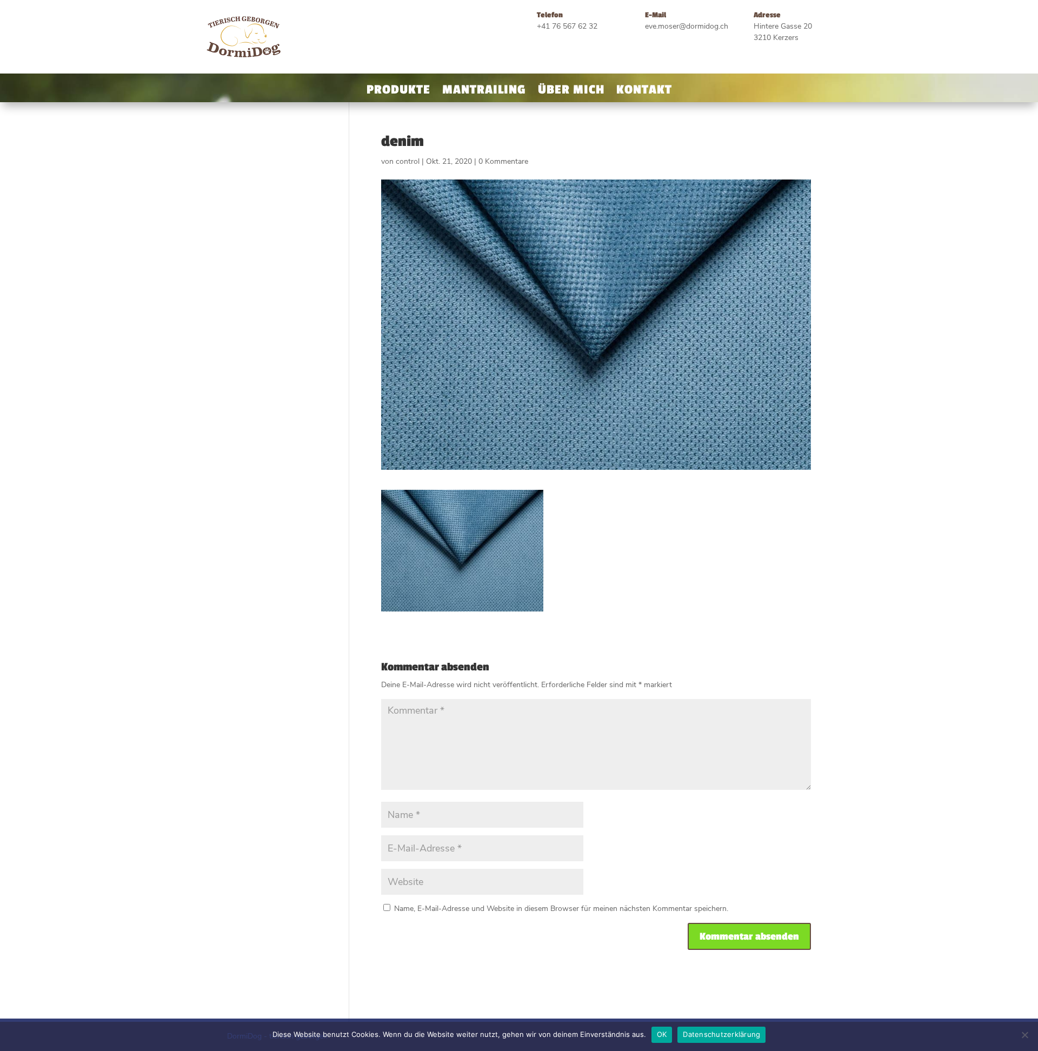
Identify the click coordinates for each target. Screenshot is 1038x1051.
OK (662, 1034)
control (408, 161)
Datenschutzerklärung (721, 1034)
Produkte (398, 91)
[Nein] (1024, 1034)
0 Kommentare (503, 161)
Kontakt (644, 91)
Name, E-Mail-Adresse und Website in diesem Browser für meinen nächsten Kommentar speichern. (561, 908)
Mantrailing (484, 91)
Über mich (571, 91)
